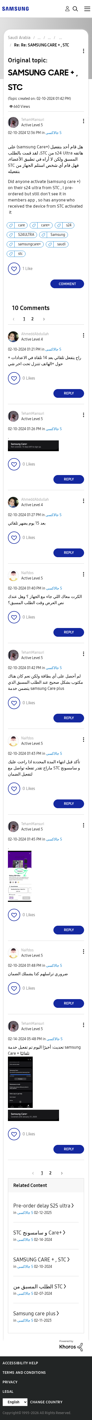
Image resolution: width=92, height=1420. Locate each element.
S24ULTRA (26, 235)
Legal (8, 1391)
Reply (69, 393)
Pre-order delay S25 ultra (41, 1206)
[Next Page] (42, 319)
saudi (61, 244)
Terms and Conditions (24, 1372)
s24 (69, 225)
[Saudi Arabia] (15, 8)
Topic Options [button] (75, 51)
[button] (75, 121)
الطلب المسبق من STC (38, 1286)
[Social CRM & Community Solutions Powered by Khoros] (71, 1345)
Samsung (58, 235)
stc (20, 254)
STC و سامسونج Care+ (37, 1233)
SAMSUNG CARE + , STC (39, 1260)
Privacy (10, 1382)
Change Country (46, 1402)
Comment (67, 284)
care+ (45, 225)
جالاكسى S (53, 133)
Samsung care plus (34, 1313)
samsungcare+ (29, 244)
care (21, 225)
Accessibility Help (20, 1363)
